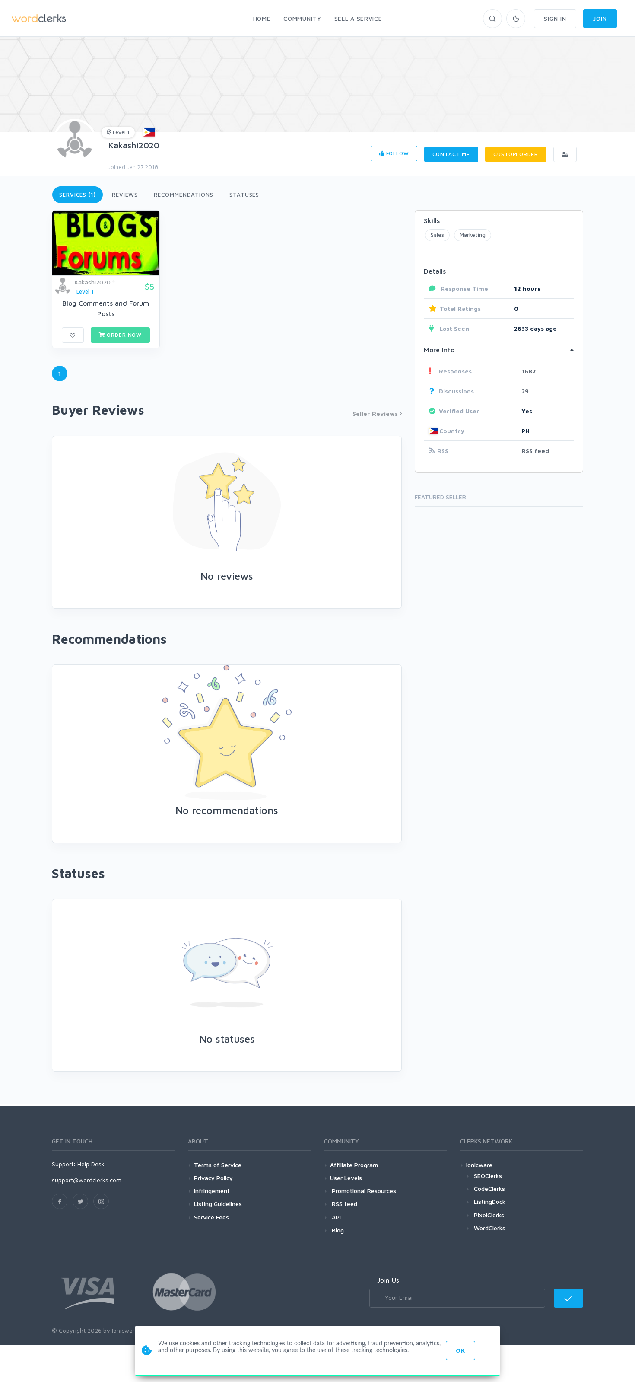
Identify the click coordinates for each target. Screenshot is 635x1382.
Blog (337, 1230)
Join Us (388, 1280)
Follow (396, 153)
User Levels (346, 1177)
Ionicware (479, 1164)
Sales (437, 234)
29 (525, 391)
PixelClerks (489, 1215)
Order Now (123, 335)
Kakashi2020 (133, 145)
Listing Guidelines (218, 1203)
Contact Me (451, 154)
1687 (528, 371)
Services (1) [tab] (77, 194)
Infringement (212, 1190)
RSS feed (535, 450)
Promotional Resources (363, 1190)
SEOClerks (488, 1175)
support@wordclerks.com (86, 1180)
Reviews (125, 194)
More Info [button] (439, 350)
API (335, 1217)
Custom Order (515, 154)
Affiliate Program (354, 1164)
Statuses (244, 194)
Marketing (473, 234)
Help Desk (91, 1164)
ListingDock (489, 1201)
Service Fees (211, 1217)
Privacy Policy (213, 1177)
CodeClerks (489, 1188)
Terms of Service (217, 1164)
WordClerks (489, 1228)
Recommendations (183, 194)
